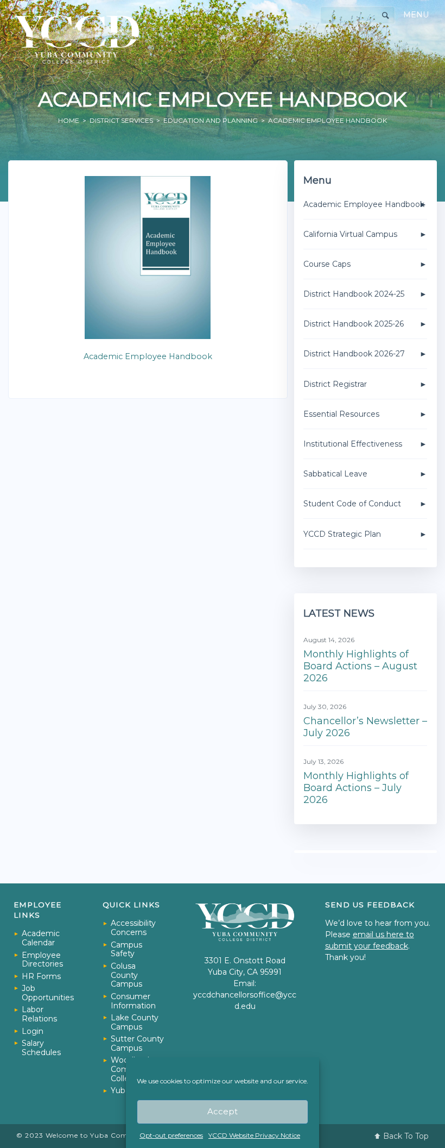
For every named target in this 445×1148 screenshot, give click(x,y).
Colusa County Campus (126, 975)
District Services (121, 120)
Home (68, 120)
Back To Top (406, 1136)
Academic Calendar (41, 938)
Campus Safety (126, 949)
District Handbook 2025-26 (353, 323)
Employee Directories (42, 959)
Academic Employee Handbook (148, 356)
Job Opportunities (48, 992)
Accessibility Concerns (133, 927)
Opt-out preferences (171, 1135)
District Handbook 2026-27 (354, 353)
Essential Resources (341, 414)
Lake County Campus (134, 1022)
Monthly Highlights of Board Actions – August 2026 (360, 665)
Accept (222, 1111)
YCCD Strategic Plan (342, 534)
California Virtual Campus (350, 234)
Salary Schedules (41, 1047)
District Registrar (335, 384)
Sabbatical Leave (335, 473)
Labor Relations (39, 1014)
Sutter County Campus (137, 1043)
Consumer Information (133, 1001)
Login (32, 1031)
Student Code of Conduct (352, 503)
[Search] (386, 15)
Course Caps (327, 264)
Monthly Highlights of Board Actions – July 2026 (356, 787)
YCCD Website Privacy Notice (254, 1135)
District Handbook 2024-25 (353, 294)
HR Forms (41, 976)
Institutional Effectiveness (352, 444)
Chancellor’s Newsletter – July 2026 (365, 727)
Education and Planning (210, 120)
